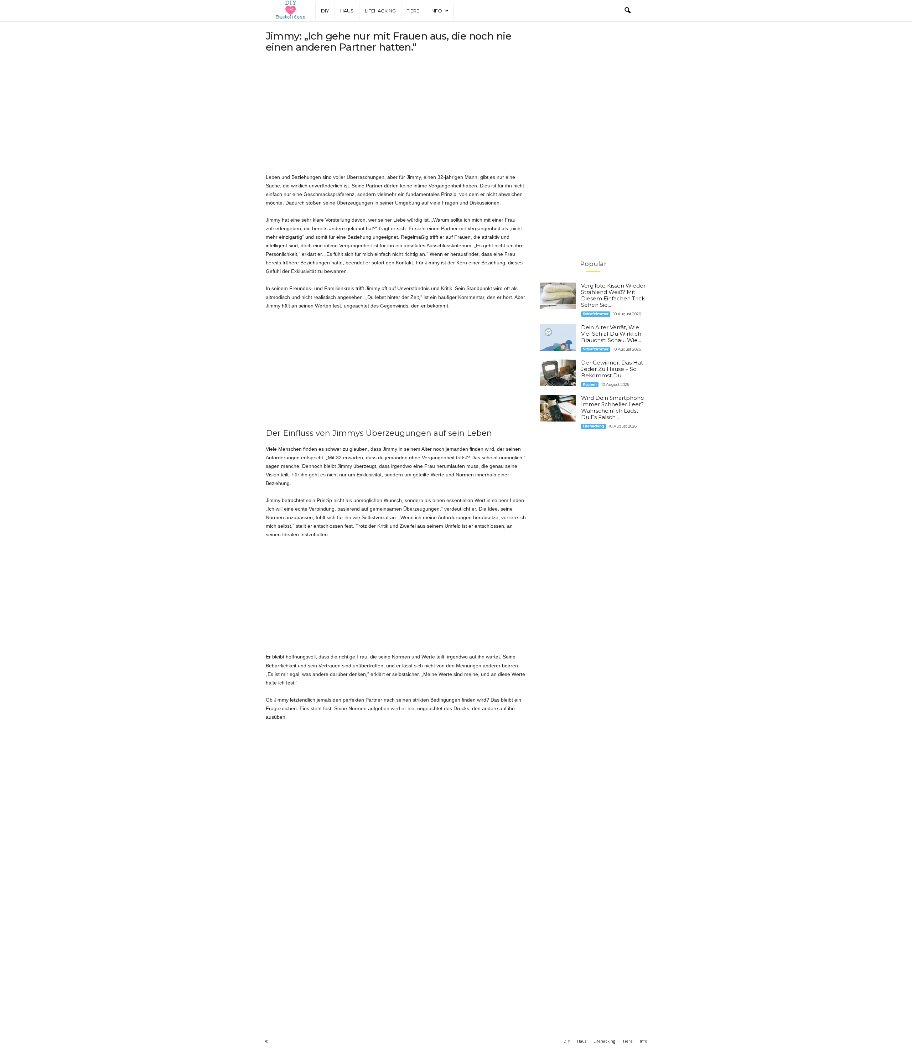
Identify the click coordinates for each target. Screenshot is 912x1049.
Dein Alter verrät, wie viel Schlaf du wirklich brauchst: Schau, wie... (611, 333)
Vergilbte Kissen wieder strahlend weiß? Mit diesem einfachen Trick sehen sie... (613, 295)
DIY (325, 11)
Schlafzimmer (595, 313)
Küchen (590, 384)
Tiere (413, 11)
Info (436, 11)
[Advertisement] (396, 115)
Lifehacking (380, 11)
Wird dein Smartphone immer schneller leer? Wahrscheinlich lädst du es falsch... (612, 407)
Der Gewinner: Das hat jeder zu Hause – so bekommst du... (612, 369)
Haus (347, 11)
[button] (627, 11)
